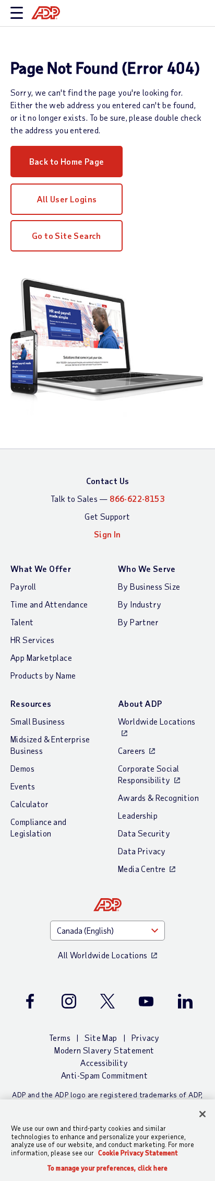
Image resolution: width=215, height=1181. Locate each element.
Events (22, 786)
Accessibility (104, 1063)
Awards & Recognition (158, 797)
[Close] (202, 1114)
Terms (59, 1037)
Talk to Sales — (107, 498)
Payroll (23, 586)
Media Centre (142, 869)
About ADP (140, 703)
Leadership (138, 815)
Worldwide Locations (157, 721)
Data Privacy (142, 851)
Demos (22, 768)
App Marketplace (41, 657)
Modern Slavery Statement (104, 1050)
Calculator (29, 804)
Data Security (144, 833)
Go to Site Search (66, 235)
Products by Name (43, 675)
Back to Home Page (66, 161)
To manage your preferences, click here (107, 1168)
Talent (21, 622)
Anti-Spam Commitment (104, 1075)
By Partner (138, 622)
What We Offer (40, 569)
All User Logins (67, 199)
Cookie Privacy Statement (138, 1153)
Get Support (107, 516)
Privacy (146, 1037)
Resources (31, 703)
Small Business (37, 721)
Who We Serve (147, 569)
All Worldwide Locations (102, 955)
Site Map (101, 1037)
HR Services (32, 640)
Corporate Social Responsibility (148, 774)
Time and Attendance (49, 604)
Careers (132, 750)
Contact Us (107, 481)
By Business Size (149, 586)
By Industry (139, 604)
